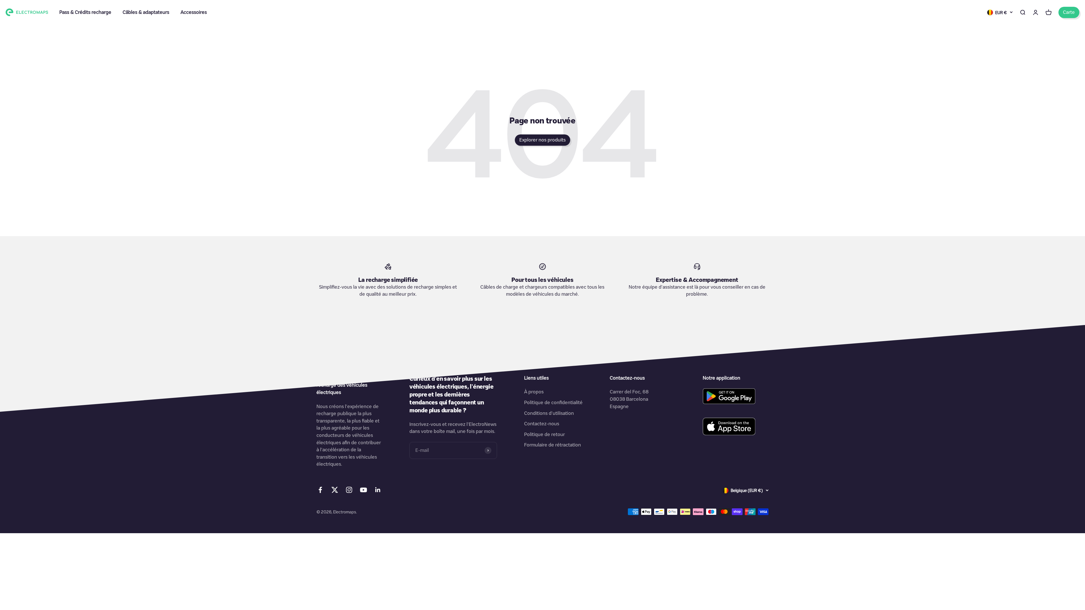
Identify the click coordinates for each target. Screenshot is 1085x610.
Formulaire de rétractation (552, 445)
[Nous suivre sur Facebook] (320, 490)
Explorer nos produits (542, 140)
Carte (1069, 12)
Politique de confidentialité (553, 402)
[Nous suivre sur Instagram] (349, 490)
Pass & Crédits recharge (85, 12)
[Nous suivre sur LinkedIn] (378, 490)
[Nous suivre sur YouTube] (363, 490)
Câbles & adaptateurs (146, 12)
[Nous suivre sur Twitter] (334, 491)
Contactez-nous (541, 423)
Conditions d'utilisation (549, 413)
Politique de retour (544, 434)
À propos (534, 391)
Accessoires (194, 12)
